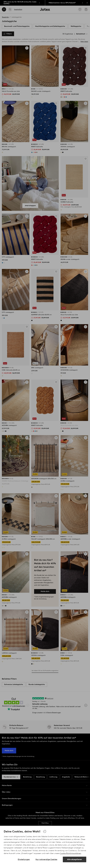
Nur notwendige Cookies (46, 859)
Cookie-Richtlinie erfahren (70, 853)
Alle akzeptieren (74, 859)
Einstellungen (24, 859)
